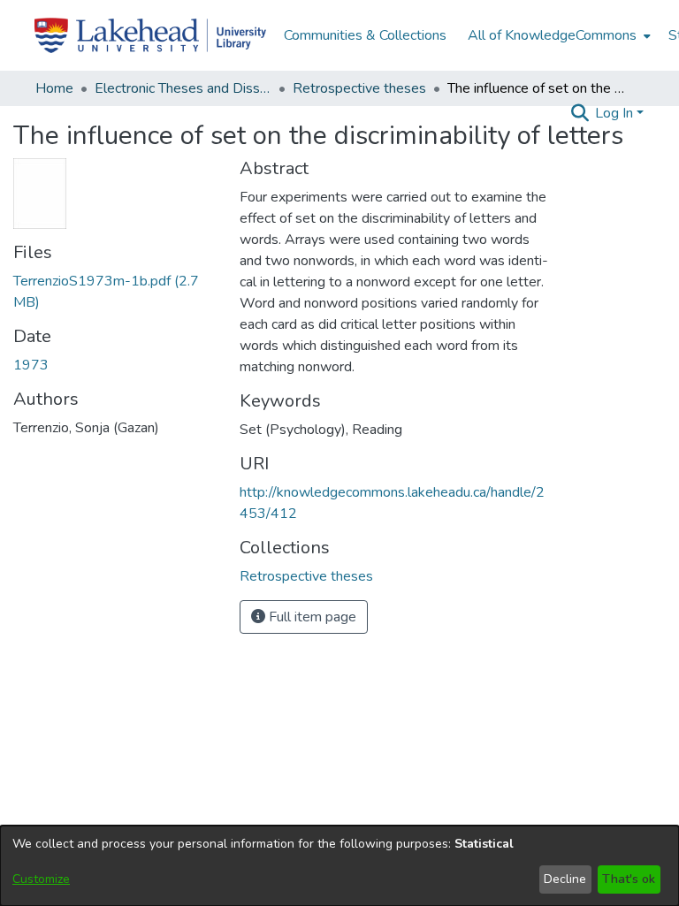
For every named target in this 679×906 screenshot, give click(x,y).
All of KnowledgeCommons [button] (552, 35)
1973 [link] (31, 365)
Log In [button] (616, 113)
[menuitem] (557, 35)
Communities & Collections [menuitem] (365, 35)
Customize (41, 879)
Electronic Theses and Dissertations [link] (183, 88)
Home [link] (54, 88)
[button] (579, 113)
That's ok (628, 879)
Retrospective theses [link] (359, 88)
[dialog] (339, 866)
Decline (565, 879)
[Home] (150, 35)
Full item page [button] (310, 617)
